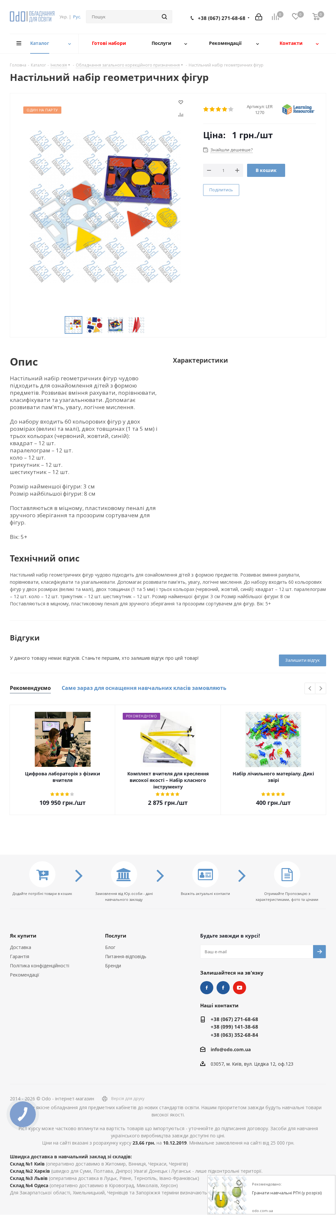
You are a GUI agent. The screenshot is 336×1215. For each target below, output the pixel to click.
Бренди (113, 965)
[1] (206, 109)
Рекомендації (24, 975)
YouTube (239, 987)
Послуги (115, 935)
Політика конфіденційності (39, 965)
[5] (231, 109)
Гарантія (19, 956)
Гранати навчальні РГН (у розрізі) (287, 1193)
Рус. (77, 17)
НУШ (223, 987)
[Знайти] (164, 16)
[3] (219, 109)
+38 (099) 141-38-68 (234, 1026)
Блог (110, 947)
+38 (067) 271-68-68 (221, 18)
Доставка (20, 947)
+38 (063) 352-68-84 (234, 1035)
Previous (310, 688)
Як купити (23, 935)
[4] (225, 109)
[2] (212, 109)
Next (320, 688)
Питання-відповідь (125, 956)
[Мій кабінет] (258, 17)
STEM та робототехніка (206, 987)
